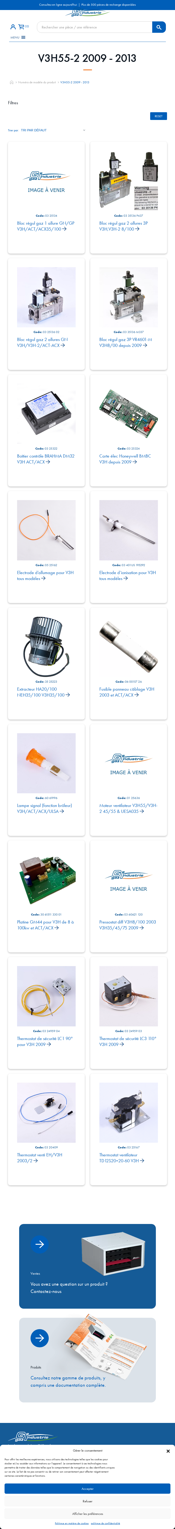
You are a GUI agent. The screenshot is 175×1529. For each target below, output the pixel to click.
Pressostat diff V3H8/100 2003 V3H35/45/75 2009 (127, 925)
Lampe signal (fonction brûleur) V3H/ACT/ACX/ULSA (44, 808)
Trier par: (13, 130)
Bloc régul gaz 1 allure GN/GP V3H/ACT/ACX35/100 (45, 226)
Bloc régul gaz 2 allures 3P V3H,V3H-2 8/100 (123, 226)
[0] (21, 27)
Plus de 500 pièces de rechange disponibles (108, 5)
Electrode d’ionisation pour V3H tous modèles (127, 575)
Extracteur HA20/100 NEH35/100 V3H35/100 (41, 692)
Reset (158, 116)
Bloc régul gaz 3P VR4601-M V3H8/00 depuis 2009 (125, 342)
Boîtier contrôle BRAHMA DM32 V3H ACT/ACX (46, 459)
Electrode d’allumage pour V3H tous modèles (45, 575)
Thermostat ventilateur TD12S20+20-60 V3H (119, 1158)
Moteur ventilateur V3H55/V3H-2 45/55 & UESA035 (128, 808)
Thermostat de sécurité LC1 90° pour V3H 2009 (45, 1041)
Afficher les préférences (87, 1513)
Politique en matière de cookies (72, 1523)
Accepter (87, 1488)
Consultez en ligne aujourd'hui (58, 5)
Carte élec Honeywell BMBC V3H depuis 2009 (125, 459)
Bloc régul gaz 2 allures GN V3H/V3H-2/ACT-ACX (42, 342)
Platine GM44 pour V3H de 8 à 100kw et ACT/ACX (45, 925)
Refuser (87, 1501)
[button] (168, 1450)
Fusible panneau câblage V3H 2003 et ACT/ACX (126, 692)
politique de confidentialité (105, 1523)
